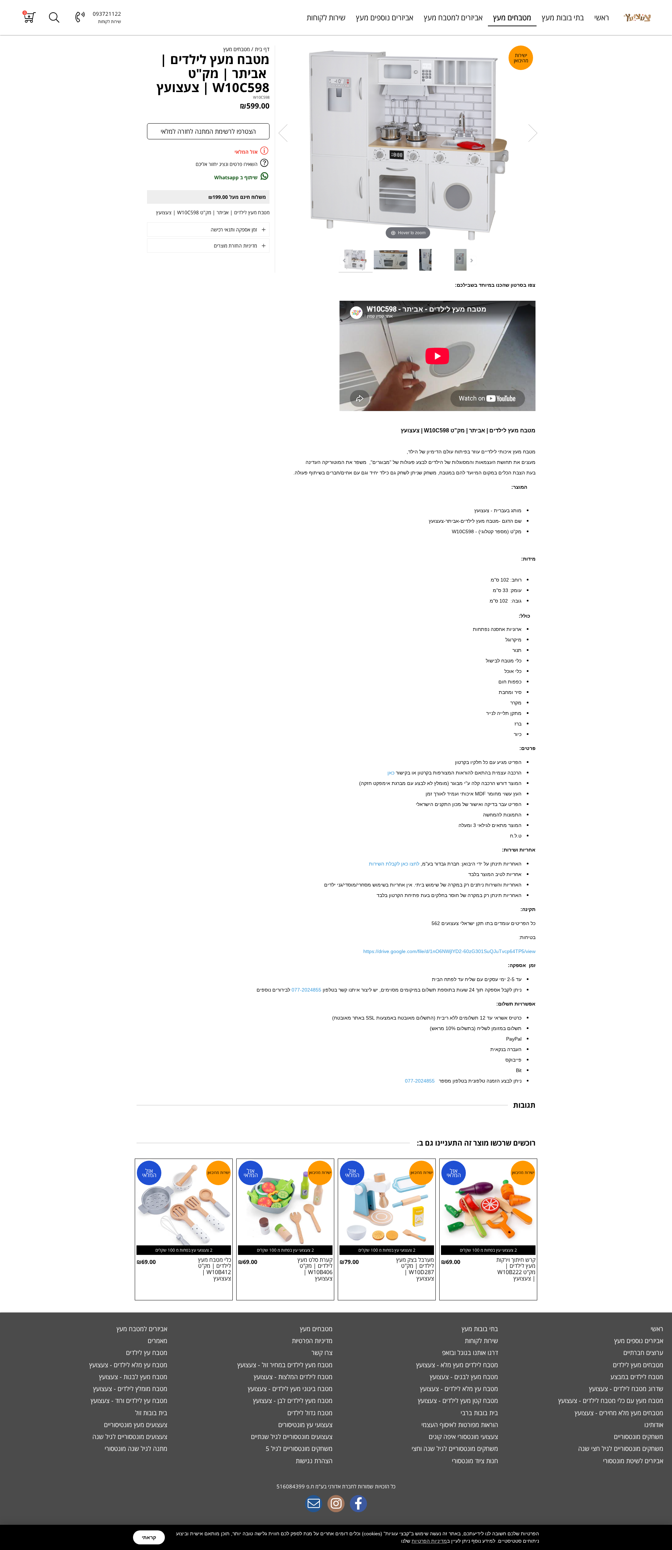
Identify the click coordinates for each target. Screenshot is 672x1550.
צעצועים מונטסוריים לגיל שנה (129, 1436)
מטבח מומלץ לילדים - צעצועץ (129, 1388)
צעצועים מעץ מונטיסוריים (134, 1424)
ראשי (601, 17)
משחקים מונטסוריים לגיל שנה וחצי (454, 1448)
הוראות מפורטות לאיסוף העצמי (459, 1424)
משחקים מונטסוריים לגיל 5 (298, 1448)
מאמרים (156, 1340)
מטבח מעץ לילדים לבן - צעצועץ (291, 1400)
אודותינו (653, 1424)
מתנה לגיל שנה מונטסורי (135, 1448)
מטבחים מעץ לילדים (637, 1365)
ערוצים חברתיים (642, 1352)
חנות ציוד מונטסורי (474, 1461)
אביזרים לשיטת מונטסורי (632, 1461)
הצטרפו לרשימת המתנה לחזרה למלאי (208, 131)
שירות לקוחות (326, 17)
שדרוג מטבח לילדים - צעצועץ (625, 1388)
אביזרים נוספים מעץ (384, 17)
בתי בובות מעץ (563, 17)
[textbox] (336, 1486)
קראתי (149, 1537)
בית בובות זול (150, 1413)
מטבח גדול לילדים (309, 1413)
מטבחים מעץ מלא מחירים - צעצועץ (618, 1413)
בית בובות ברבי (478, 1413)
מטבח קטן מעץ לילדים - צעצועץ (457, 1400)
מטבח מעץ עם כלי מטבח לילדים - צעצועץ (609, 1400)
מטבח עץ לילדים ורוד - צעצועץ (128, 1400)
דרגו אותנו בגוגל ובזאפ (469, 1352)
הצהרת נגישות (314, 1461)
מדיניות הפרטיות (429, 1541)
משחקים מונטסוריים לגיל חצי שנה (619, 1448)
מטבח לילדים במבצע (636, 1376)
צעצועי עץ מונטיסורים (304, 1424)
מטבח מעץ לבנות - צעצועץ (132, 1376)
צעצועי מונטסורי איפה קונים (462, 1436)
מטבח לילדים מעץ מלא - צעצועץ (456, 1365)
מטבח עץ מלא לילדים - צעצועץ (127, 1365)
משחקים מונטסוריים (637, 1436)
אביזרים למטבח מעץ (453, 17)
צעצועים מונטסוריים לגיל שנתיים (290, 1436)
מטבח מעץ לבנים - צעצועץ (463, 1376)
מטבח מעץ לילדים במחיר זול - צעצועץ (284, 1365)
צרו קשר (321, 1352)
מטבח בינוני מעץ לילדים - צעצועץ (289, 1388)
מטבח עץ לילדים (145, 1352)
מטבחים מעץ (512, 17)
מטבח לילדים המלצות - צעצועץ (292, 1376)
